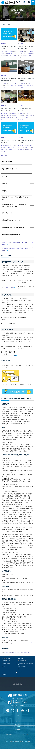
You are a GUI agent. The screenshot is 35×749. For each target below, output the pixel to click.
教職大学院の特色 (7, 161)
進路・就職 (17, 724)
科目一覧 (4, 176)
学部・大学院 (17, 721)
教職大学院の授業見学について (11, 234)
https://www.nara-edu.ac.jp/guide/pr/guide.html (16, 652)
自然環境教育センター (6, 660)
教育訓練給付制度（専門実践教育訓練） (13, 227)
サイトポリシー (26, 734)
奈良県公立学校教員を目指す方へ (11, 220)
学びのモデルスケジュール (9, 169)
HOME (2, 19)
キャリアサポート (7, 213)
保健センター (4, 666)
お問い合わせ (9, 734)
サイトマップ (9, 737)
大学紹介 (17, 715)
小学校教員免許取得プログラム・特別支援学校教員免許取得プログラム (15, 205)
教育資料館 (20, 672)
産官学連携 (17, 729)
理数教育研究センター (22, 660)
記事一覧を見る (5, 155)
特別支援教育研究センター (7, 663)
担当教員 (4, 183)
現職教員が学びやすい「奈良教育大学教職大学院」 (15, 198)
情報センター (20, 658)
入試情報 (4, 191)
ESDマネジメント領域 (7, 287)
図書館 (3, 672)
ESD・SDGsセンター (6, 658)
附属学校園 (4, 674)
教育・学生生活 (17, 727)
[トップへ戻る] (31, 744)
